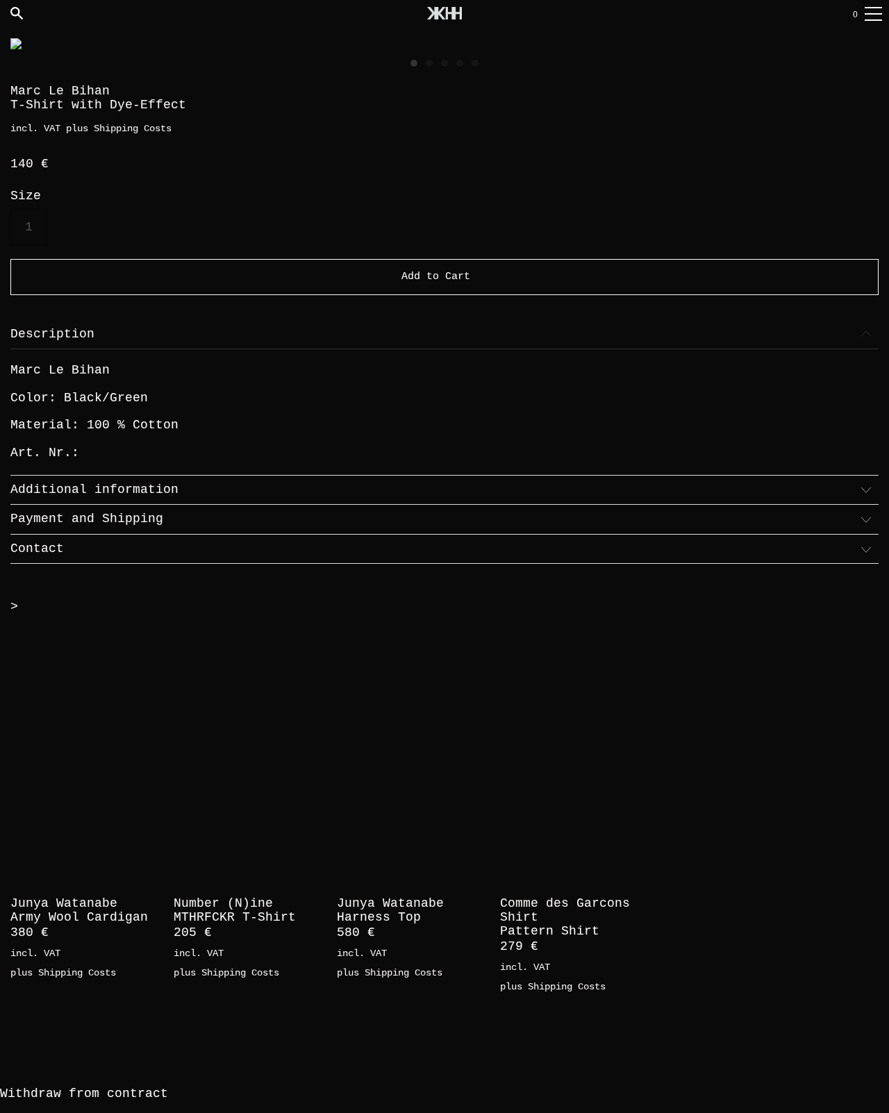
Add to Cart (435, 277)
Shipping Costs (133, 128)
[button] (413, 63)
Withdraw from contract (84, 1094)
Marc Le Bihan (60, 91)
